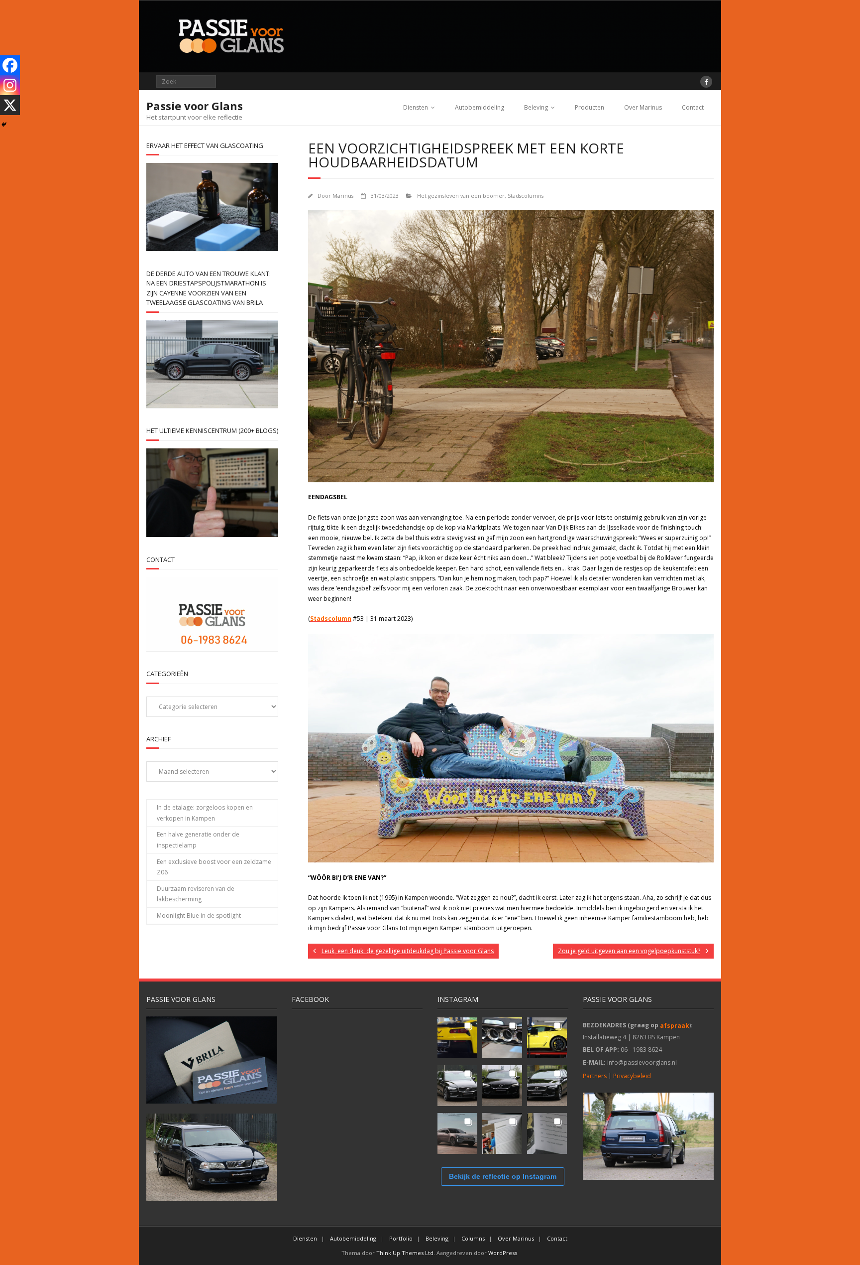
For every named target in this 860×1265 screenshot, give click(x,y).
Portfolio (401, 1238)
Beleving (536, 107)
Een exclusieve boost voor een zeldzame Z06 (214, 867)
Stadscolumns (525, 195)
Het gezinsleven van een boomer (461, 195)
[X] (10, 105)
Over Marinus (643, 107)
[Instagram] (10, 85)
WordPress (502, 1253)
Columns (473, 1238)
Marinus (342, 195)
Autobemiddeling (479, 107)
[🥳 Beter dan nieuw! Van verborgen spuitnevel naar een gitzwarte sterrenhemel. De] (457, 1085)
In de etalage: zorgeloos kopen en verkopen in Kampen (205, 813)
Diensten (415, 107)
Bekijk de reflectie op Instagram (502, 1176)
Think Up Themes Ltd (404, 1253)
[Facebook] (10, 65)
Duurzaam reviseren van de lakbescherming (195, 894)
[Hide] (4, 125)
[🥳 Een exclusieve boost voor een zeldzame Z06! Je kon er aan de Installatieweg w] (457, 1037)
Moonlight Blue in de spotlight (199, 915)
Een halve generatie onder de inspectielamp (198, 839)
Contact (693, 107)
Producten (589, 107)
